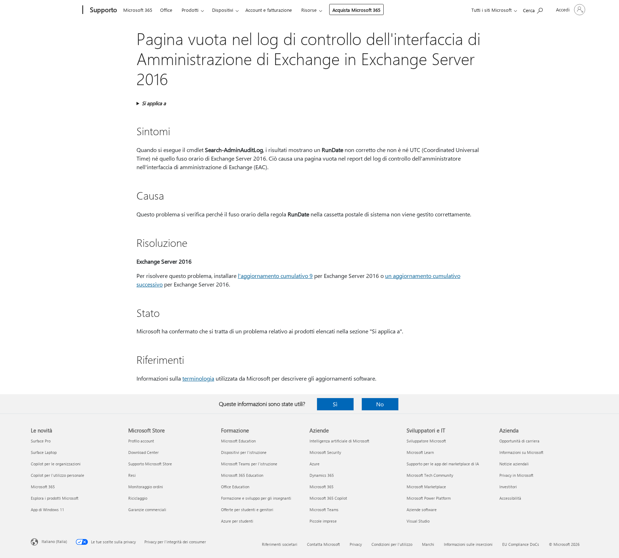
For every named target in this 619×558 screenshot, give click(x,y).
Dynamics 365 (322, 475)
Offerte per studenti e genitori (247, 509)
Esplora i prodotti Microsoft (54, 498)
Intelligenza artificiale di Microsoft (339, 441)
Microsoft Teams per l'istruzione (249, 463)
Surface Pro (41, 441)
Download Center (143, 452)
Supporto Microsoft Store (150, 463)
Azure (315, 463)
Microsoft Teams (324, 509)
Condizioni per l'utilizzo (391, 544)
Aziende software (422, 509)
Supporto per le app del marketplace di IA (443, 463)
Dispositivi (222, 10)
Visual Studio (418, 521)
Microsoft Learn (420, 452)
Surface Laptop (44, 452)
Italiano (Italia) (54, 541)
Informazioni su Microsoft (521, 452)
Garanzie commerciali (147, 509)
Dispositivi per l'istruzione (244, 452)
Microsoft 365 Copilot (328, 498)
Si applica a (154, 103)
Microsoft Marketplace (426, 486)
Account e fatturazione (268, 10)
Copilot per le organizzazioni (56, 463)
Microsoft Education (238, 441)
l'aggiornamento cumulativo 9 (275, 275)
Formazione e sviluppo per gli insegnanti (256, 498)
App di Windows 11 (47, 509)
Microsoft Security (325, 452)
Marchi (428, 544)
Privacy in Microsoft (516, 475)
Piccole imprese (323, 521)
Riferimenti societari (279, 544)
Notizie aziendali (514, 463)
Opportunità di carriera (519, 441)
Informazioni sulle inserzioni (468, 544)
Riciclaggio (137, 498)
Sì (335, 404)
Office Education (235, 486)
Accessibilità (510, 498)
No (380, 404)
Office (166, 10)
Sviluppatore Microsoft (426, 441)
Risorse (309, 10)
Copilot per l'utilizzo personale (57, 475)
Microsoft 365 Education (242, 475)
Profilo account (141, 441)
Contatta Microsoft (323, 544)
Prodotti (190, 10)
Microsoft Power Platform (429, 498)
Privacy (356, 544)
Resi (132, 475)
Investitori (508, 486)
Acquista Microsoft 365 (356, 10)
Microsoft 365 (137, 10)
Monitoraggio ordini (145, 486)
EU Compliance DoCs (520, 544)
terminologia (198, 378)
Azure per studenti (237, 521)
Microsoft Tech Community (430, 475)
